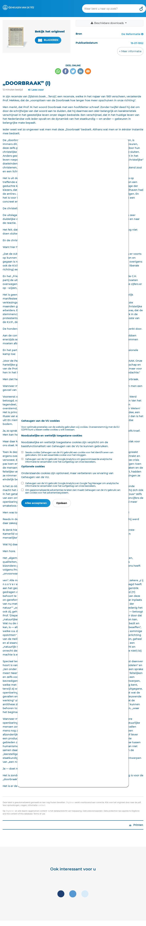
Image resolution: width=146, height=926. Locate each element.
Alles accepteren (36, 503)
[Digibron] (18, 7)
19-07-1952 (137, 43)
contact (41, 805)
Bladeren (50, 40)
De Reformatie (130, 34)
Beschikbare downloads (108, 23)
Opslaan (61, 503)
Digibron (70, 802)
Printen (138, 825)
